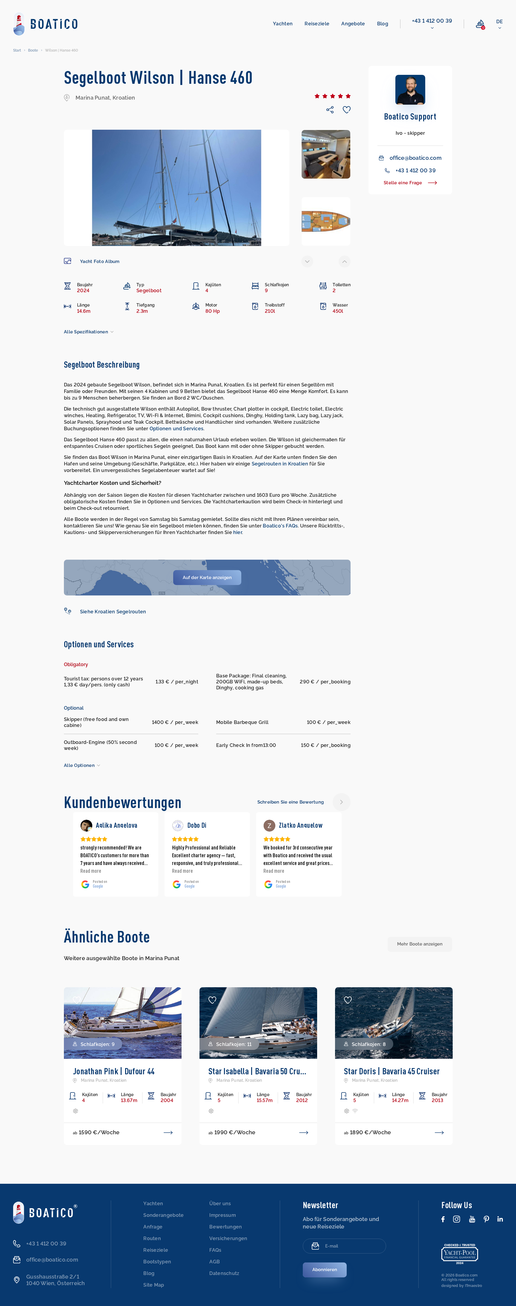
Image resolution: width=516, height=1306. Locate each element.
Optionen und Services (176, 428)
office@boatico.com (416, 158)
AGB (214, 1262)
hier (237, 532)
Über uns (220, 1203)
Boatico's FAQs (280, 526)
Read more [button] (90, 871)
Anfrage (152, 1227)
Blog (382, 24)
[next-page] (345, 261)
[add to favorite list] (77, 1000)
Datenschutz (224, 1273)
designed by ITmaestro (461, 1286)
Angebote (353, 24)
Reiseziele (317, 24)
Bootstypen (157, 1262)
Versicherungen (228, 1238)
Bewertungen (225, 1227)
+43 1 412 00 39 (432, 21)
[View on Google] (86, 826)
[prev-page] (307, 261)
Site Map (153, 1285)
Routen (152, 1238)
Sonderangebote (163, 1215)
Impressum (222, 1215)
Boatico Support (410, 116)
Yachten (283, 24)
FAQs (215, 1250)
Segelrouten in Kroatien (280, 464)
